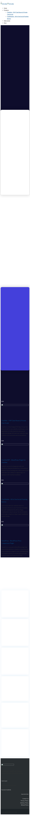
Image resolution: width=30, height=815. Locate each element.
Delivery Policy (24, 803)
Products (6, 10)
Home (5, 8)
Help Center (7, 20)
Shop (5, 23)
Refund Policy (25, 805)
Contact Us (25, 798)
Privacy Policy (25, 800)
